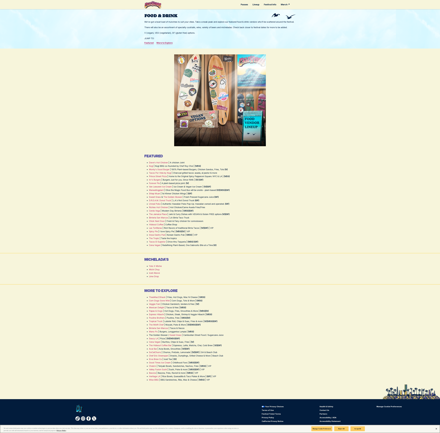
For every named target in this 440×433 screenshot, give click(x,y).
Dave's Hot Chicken (158, 162)
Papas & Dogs (155, 311)
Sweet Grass (155, 197)
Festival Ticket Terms (271, 414)
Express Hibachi (157, 314)
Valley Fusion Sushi (158, 369)
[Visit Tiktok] (77, 418)
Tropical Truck (155, 321)
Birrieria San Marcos (158, 217)
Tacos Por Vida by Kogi (160, 173)
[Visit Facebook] (88, 418)
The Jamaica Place (158, 214)
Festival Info (270, 4)
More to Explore (165, 43)
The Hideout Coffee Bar (160, 345)
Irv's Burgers (155, 180)
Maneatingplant (156, 190)
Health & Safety (326, 406)
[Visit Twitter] (94, 418)
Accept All (357, 429)
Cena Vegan (154, 245)
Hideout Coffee (156, 224)
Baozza (152, 373)
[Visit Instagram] (83, 418)
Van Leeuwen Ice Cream (160, 186)
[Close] (436, 428)
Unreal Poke (155, 204)
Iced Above (154, 273)
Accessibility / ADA (328, 417)
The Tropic (154, 238)
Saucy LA (153, 338)
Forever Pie (154, 183)
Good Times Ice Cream (160, 362)
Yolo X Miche (155, 266)
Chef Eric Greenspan (158, 356)
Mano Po (153, 331)
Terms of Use (268, 410)
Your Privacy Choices (274, 406)
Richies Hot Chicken (158, 207)
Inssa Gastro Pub (157, 235)
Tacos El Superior (157, 242)
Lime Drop (154, 276)
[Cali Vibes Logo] (152, 4)
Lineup (256, 4)
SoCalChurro (155, 352)
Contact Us (324, 410)
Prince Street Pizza (158, 176)
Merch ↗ (285, 4)
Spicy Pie (153, 231)
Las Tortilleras (155, 228)
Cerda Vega (154, 211)
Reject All (341, 429)
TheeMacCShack (157, 297)
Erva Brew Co (155, 359)
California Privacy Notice (272, 421)
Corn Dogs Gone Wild (159, 300)
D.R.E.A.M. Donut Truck (160, 200)
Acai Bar (153, 349)
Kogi (151, 166)
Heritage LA (154, 376)
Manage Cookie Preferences (322, 429)
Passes (244, 4)
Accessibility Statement (330, 421)
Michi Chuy (154, 269)
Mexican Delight (156, 307)
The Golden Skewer (172, 197)
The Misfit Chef (156, 325)
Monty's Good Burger (159, 169)
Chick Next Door (157, 221)
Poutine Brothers (157, 318)
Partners (323, 414)
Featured (149, 43)
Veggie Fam (154, 304)
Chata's (152, 366)
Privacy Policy (268, 417)
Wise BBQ (154, 380)
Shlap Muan (154, 193)
